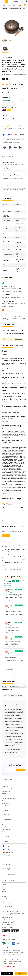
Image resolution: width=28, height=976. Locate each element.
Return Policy (5, 822)
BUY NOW (21, 973)
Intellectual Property (7, 791)
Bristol (3, 894)
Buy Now (5, 144)
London (4, 884)
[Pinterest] (14, 967)
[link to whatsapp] (10, 40)
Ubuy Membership (6, 805)
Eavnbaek (5, 695)
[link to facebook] (14, 40)
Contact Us (5, 786)
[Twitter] (11, 967)
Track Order (5, 796)
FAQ (3, 824)
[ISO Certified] (16, 943)
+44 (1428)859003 (8, 919)
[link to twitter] (18, 40)
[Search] (25, 5)
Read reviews (7, 585)
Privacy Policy (17, 961)
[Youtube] (8, 967)
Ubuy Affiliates (5, 836)
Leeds (3, 901)
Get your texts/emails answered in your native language (15, 914)
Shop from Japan (16, 950)
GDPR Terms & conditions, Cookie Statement (13, 834)
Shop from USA (6, 950)
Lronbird (4, 11)
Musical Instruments (13, 8)
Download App (6, 814)
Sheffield (4, 891)
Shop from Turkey (17, 954)
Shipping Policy (6, 801)
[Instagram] (5, 967)
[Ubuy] (6, 1)
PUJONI (20, 695)
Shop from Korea (19, 952)
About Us (4, 784)
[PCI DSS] (5, 943)
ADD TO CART (7, 973)
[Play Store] (15, 931)
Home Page (4, 8)
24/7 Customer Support (12, 911)
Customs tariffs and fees (8, 798)
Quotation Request (7, 789)
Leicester (4, 896)
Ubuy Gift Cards (6, 829)
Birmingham (5, 887)
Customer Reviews (6, 819)
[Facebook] (3, 967)
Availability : (5, 87)
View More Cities (6, 903)
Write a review (6, 535)
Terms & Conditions (7, 961)
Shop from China (7, 954)
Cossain (13, 695)
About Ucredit (5, 826)
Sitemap (4, 793)
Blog (3, 831)
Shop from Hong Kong (8, 952)
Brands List (4, 817)
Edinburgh (4, 899)
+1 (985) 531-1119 (7, 924)
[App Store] (6, 931)
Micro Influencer (6, 803)
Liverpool (4, 889)
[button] (16, 1)
